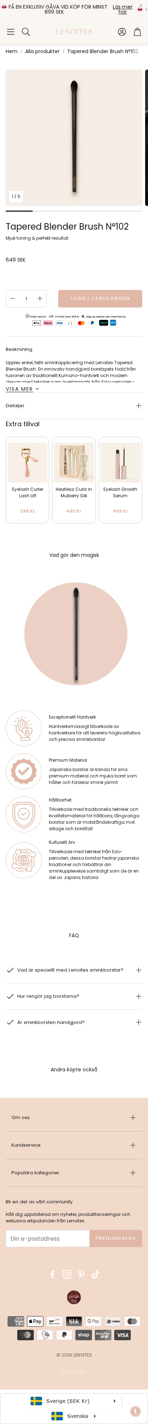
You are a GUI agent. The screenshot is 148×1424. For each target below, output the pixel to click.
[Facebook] (52, 1274)
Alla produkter (42, 51)
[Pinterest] (81, 1274)
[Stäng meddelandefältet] (140, 5)
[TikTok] (95, 1274)
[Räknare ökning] (39, 298)
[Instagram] (67, 1274)
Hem (12, 51)
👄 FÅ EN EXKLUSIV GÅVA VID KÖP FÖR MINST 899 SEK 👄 (72, 9)
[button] (10, 31)
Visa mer (19, 389)
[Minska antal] (12, 298)
